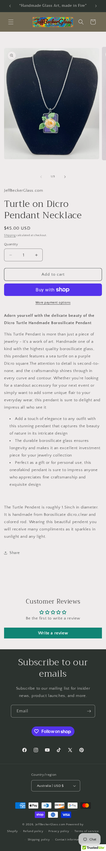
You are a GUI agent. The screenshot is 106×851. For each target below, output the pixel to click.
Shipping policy (39, 839)
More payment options (53, 302)
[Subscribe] (89, 711)
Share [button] (15, 553)
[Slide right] (65, 177)
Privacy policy (58, 831)
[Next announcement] (96, 6)
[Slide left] (41, 177)
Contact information (69, 839)
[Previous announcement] (10, 6)
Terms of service (86, 831)
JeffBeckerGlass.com (50, 824)
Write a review (53, 633)
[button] (11, 22)
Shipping (10, 235)
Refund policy (33, 831)
